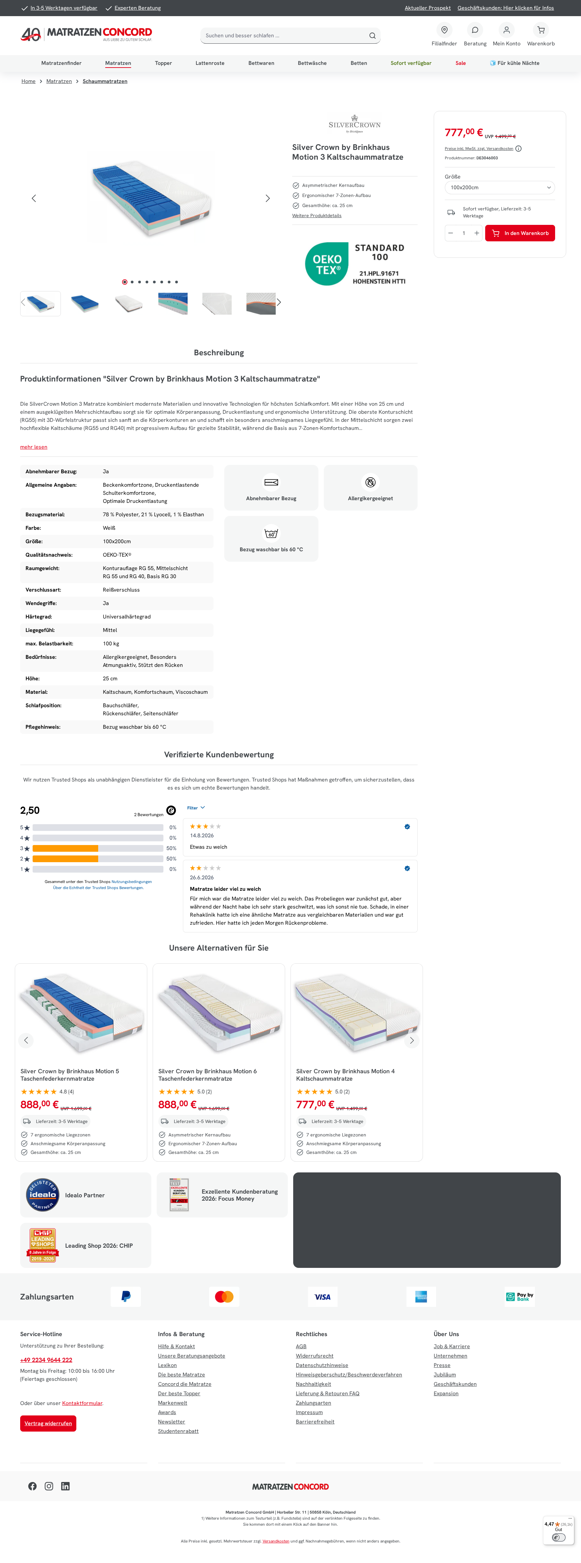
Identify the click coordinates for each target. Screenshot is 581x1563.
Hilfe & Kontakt (176, 1346)
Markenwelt (172, 1402)
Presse (442, 1365)
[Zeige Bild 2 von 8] (132, 282)
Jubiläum (445, 1374)
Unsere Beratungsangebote (191, 1355)
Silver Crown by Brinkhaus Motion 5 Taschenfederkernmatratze (70, 1075)
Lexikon (167, 1365)
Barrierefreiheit (315, 1421)
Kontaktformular (82, 1403)
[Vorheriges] (34, 198)
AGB (301, 1346)
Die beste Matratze (181, 1374)
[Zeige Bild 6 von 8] (161, 282)
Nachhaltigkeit (313, 1384)
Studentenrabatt (178, 1431)
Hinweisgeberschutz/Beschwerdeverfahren (349, 1374)
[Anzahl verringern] (450, 233)
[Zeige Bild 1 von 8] (124, 282)
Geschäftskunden (455, 1384)
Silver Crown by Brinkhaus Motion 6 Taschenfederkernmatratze (207, 1075)
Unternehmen (450, 1355)
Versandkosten (276, 1541)
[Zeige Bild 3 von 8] (139, 282)
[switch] (559, 1537)
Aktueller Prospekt (428, 7)
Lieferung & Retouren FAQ (327, 1393)
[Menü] (570, 1520)
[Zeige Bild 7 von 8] (169, 282)
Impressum (309, 1412)
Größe (453, 176)
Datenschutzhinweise (322, 1365)
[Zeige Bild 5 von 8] (154, 282)
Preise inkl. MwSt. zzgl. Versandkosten (479, 148)
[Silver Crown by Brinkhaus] (355, 124)
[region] (151, 213)
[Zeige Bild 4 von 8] (147, 282)
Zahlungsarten (313, 1402)
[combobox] (282, 36)
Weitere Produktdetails (317, 215)
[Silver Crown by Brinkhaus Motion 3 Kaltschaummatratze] (150, 198)
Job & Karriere (452, 1346)
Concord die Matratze (184, 1384)
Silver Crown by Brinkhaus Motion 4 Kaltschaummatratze (345, 1075)
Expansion (446, 1393)
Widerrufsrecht (315, 1355)
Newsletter (171, 1421)
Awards (167, 1412)
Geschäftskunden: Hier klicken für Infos (506, 7)
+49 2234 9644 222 (46, 1360)
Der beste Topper (179, 1393)
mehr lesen (33, 446)
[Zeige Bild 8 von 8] (176, 282)
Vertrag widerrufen (48, 1423)
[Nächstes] (268, 198)
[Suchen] (372, 36)
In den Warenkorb (527, 233)
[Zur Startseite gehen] (87, 35)
